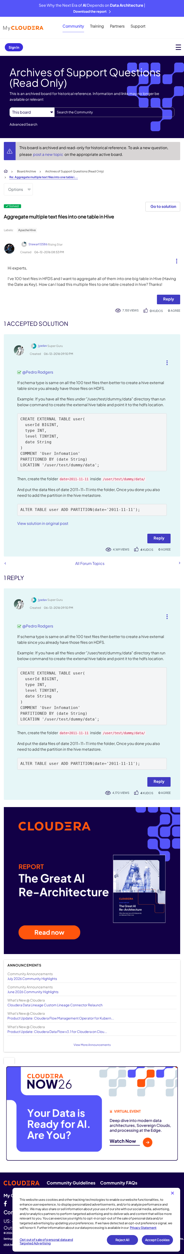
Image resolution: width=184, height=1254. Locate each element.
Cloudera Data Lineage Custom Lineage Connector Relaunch (55, 1005)
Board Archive (26, 171)
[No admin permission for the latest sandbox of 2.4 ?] (179, 563)
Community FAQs (118, 1182)
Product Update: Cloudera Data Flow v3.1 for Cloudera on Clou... (57, 1031)
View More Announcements (92, 1045)
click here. (10, 1244)
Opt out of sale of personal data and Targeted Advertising (46, 1241)
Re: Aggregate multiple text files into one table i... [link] (43, 177)
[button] (174, 260)
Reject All (122, 1240)
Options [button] (15, 189)
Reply (168, 298)
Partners (117, 26)
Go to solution (163, 206)
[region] (96, 1220)
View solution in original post (42, 523)
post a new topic (48, 154)
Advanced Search (23, 124)
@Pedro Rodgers (37, 372)
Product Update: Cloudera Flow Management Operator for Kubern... (60, 1018)
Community (73, 26)
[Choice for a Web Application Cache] (5, 563)
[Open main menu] (178, 47)
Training (97, 26)
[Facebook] (5, 1203)
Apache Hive (27, 230)
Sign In (14, 47)
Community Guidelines (71, 1182)
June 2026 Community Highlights (32, 992)
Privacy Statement (143, 1228)
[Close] (172, 1193)
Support (138, 26)
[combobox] (114, 112)
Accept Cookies (157, 1240)
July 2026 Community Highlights (32, 978)
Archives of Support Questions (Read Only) (74, 171)
